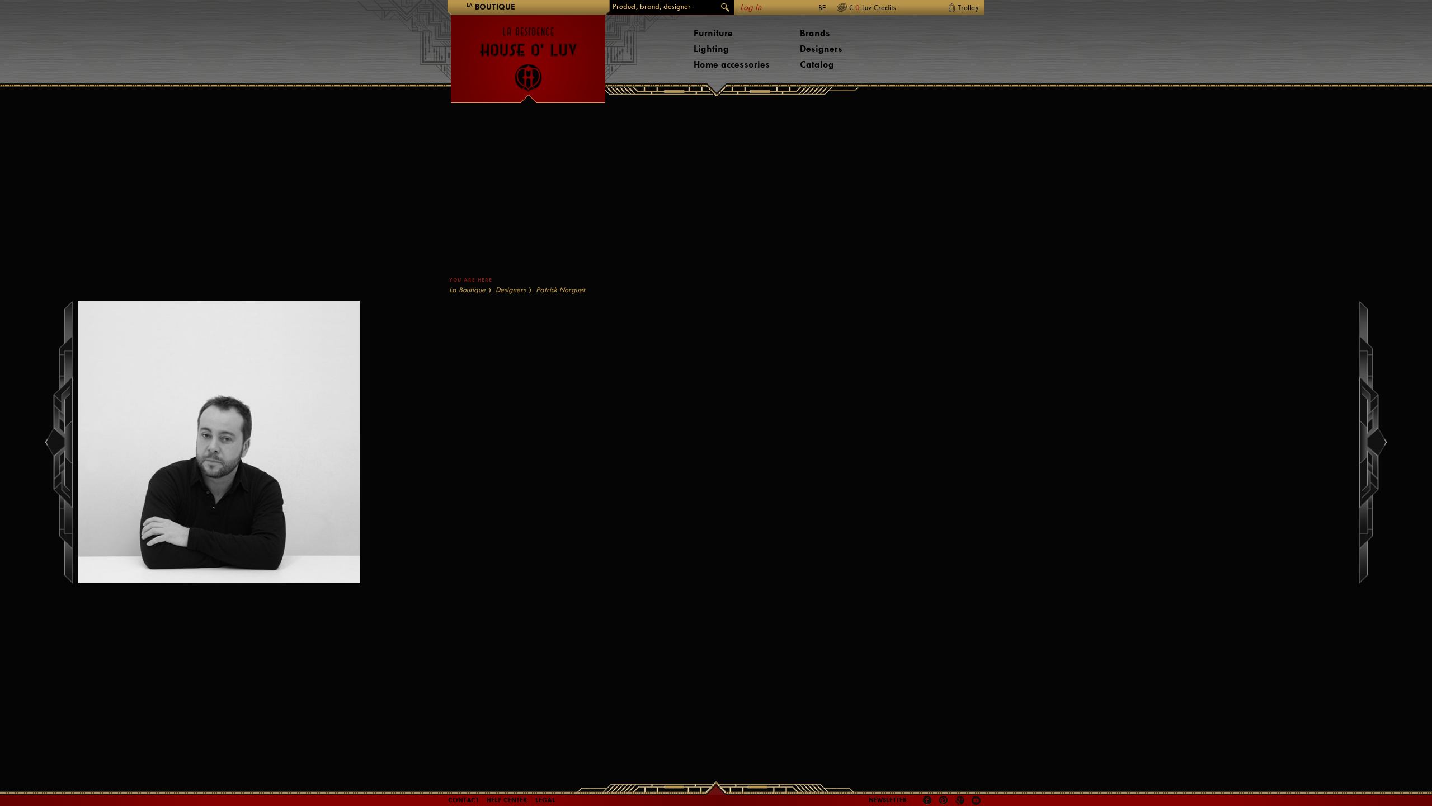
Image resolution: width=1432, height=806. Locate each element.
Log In (750, 7)
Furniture (713, 33)
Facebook (927, 800)
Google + (961, 801)
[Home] (528, 53)
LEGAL (545, 800)
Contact (463, 800)
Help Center (507, 800)
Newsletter (888, 800)
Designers (821, 49)
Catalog (817, 64)
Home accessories (732, 64)
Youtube (976, 800)
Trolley (968, 7)
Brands (815, 33)
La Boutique (467, 289)
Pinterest (943, 800)
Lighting (711, 49)
